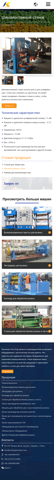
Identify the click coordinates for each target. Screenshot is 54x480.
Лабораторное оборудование (14, 431)
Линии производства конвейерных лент (19, 403)
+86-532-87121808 (12, 459)
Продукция (8, 377)
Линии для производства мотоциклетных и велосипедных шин (26, 417)
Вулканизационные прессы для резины (23, 232)
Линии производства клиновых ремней (18, 412)
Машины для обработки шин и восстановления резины (25, 408)
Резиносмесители (9, 383)
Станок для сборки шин (14, 164)
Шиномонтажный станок (14, 168)
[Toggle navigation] (48, 4)
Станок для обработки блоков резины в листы (26, 331)
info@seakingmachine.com (15, 450)
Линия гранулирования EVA (14, 422)
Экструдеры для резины (15, 265)
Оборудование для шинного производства (20, 426)
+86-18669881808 (12, 454)
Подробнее (7, 371)
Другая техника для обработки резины (18, 435)
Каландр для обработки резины (19, 298)
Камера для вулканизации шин (17, 172)
